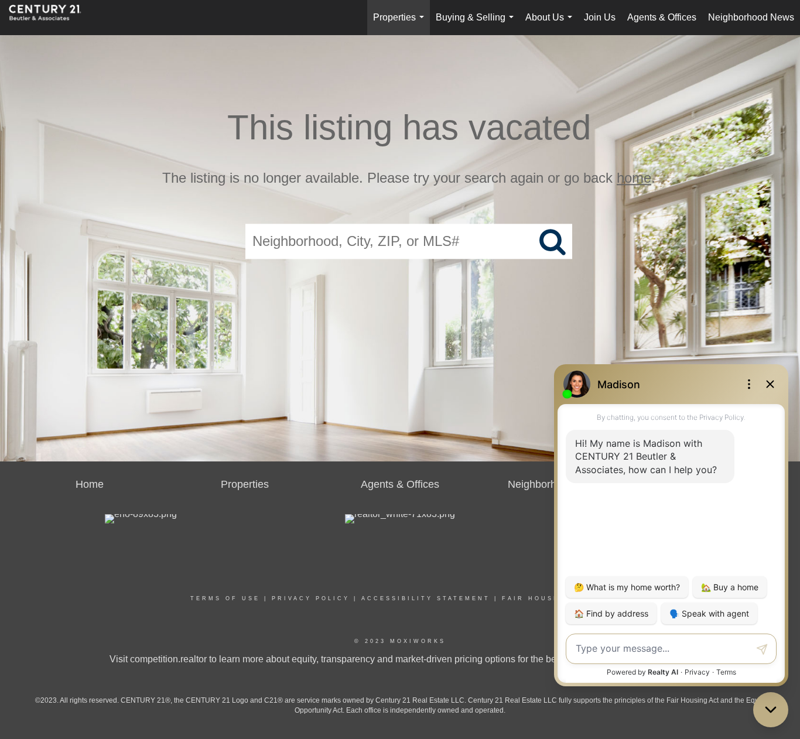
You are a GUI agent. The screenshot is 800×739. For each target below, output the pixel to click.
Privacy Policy (311, 598)
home (634, 178)
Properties (401, 23)
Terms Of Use (225, 598)
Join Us (600, 17)
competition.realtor (168, 659)
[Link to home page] (51, 17)
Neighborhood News (751, 17)
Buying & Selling (477, 23)
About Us (551, 23)
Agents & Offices (661, 17)
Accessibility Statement (425, 598)
